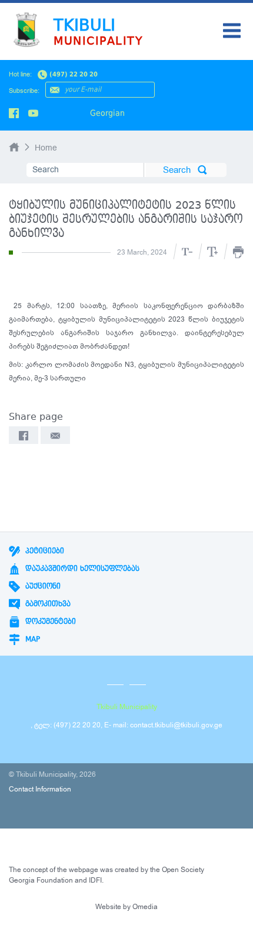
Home (46, 147)
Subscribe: (24, 90)
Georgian (107, 113)
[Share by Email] (55, 435)
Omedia (145, 906)
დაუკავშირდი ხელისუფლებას (81, 568)
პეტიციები (43, 551)
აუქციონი (42, 586)
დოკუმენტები (49, 621)
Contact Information (40, 789)
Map (31, 639)
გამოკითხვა (47, 604)
